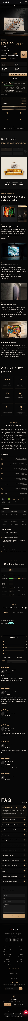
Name (4, 892)
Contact (21, 951)
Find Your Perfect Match (14, 108)
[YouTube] (21, 939)
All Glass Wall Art (7, 946)
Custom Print (7, 961)
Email (4, 898)
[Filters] (3, 661)
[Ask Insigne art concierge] (26, 1012)
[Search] (18, 2)
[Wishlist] (15, 2)
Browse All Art (20, 961)
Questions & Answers (18, 612)
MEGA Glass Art (7, 951)
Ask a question (14, 637)
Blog (21, 959)
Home (2, 5)
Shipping (20, 1011)
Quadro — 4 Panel (7, 956)
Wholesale (20, 956)
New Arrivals (7, 964)
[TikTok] (17, 939)
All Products (7, 5)
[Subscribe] (20, 988)
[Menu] (26, 2)
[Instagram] (6, 939)
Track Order (14, 971)
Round (7, 959)
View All (25, 802)
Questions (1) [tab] (20, 657)
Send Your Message (14, 916)
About (20, 946)
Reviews (7, 612)
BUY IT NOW (14, 78)
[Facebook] (10, 939)
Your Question (6, 904)
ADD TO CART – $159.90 (18, 74)
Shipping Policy (14, 973)
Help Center (14, 978)
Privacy (7, 1011)
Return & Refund (14, 976)
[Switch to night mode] (25, 151)
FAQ (21, 949)
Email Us (8, 1004)
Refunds (15, 1011)
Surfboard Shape (7, 954)
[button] (14, 642)
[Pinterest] (14, 939)
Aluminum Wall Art (7, 949)
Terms (11, 1011)
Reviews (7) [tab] (7, 657)
